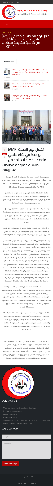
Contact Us (33, 483)
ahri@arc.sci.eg (14, 417)
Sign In (13, 2)
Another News (9, 61)
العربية (18, 2)
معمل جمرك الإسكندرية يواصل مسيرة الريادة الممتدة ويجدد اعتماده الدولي (28, 85)
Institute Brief (22, 483)
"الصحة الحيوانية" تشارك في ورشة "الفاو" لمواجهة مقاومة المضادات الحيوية (29, 97)
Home (4, 32)
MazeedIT (30, 477)
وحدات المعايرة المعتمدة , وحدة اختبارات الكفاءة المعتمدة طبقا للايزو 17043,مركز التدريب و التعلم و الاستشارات (30, 72)
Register (5, 2)
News (10, 32)
